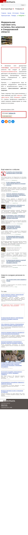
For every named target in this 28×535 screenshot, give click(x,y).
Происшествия (5, 15)
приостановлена (15, 67)
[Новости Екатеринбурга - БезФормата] (8, 1)
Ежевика (16, 97)
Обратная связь (4, 404)
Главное (3, 13)
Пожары (13, 15)
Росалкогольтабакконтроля (9, 71)
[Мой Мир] (13, 121)
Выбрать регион (4, 405)
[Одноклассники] (6, 121)
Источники (15, 13)
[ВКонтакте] (2, 121)
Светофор (5, 67)
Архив (9, 13)
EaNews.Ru (12, 113)
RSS (11, 407)
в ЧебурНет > (21, 15)
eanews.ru (5, 45)
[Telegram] (9, 121)
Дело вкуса (5, 97)
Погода (22, 13)
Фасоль (20, 95)
